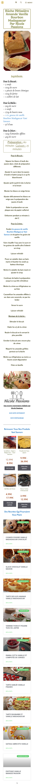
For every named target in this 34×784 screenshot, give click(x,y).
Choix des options (24, 467)
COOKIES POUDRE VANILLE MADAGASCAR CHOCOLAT (16, 538)
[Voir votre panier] (16, 2)
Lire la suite (9, 468)
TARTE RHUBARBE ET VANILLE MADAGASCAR (15, 715)
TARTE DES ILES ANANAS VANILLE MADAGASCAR (16, 597)
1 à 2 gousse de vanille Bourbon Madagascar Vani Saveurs (15, 118)
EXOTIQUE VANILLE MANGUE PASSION (13, 772)
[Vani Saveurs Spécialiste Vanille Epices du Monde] (2, 2)
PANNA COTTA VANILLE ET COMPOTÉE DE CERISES (16, 656)
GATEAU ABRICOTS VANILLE (17, 744)
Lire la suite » (9, 543)
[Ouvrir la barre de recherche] (20, 2)
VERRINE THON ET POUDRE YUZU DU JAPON (16, 627)
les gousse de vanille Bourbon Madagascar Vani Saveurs (16, 232)
